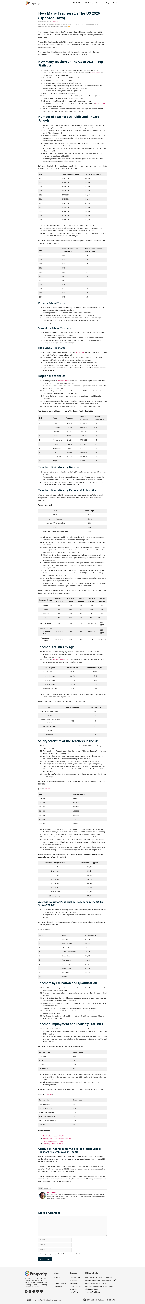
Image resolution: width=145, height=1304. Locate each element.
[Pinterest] (37, 1291)
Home (68, 3)
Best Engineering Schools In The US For (57, 1138)
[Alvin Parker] (42, 1195)
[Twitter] (30, 1291)
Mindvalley (89, 3)
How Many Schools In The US (53, 1144)
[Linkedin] (41, 1291)
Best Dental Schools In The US (53, 1136)
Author (40, 1188)
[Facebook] (26, 1291)
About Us (115, 3)
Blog (107, 3)
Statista (47, 789)
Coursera (99, 3)
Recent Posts (47, 1188)
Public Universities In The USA (53, 1141)
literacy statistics (63, 381)
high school (80, 352)
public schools (100, 103)
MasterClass (77, 3)
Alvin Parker (51, 1192)
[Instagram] (33, 1291)
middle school (95, 73)
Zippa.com (48, 1094)
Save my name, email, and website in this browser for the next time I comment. (68, 1254)
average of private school (61, 659)
